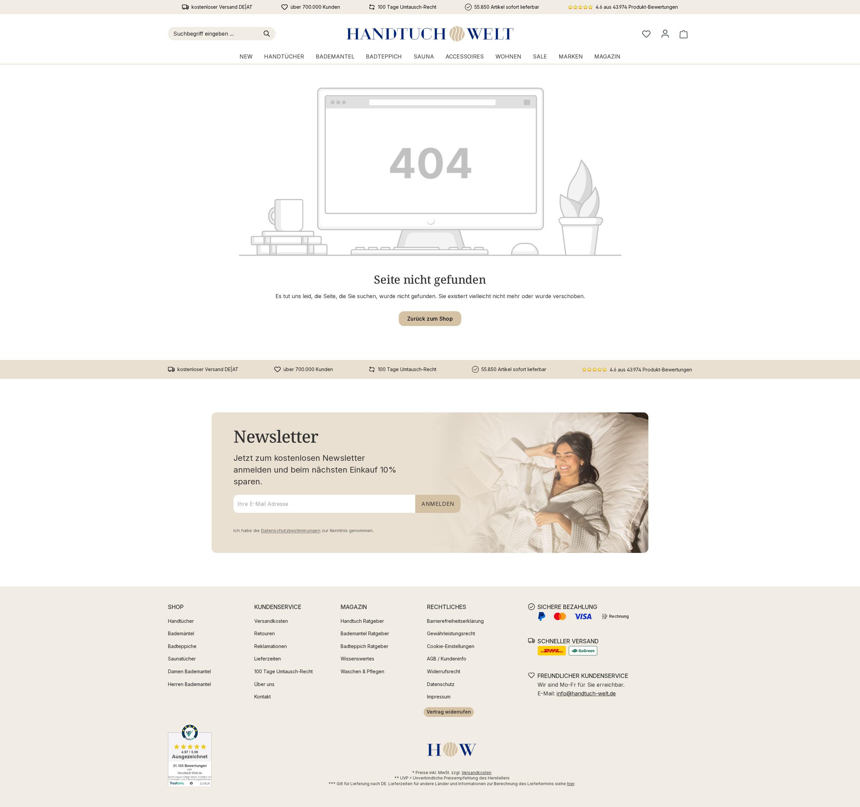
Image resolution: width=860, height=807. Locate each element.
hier (570, 783)
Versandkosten (271, 621)
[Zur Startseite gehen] (430, 33)
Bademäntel (181, 633)
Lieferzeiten (267, 658)
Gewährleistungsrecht (451, 633)
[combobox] (214, 33)
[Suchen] (268, 33)
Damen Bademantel (189, 671)
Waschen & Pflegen (362, 671)
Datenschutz (441, 684)
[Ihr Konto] (665, 33)
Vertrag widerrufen (449, 712)
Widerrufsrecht (443, 671)
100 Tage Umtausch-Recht (283, 671)
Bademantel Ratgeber (365, 633)
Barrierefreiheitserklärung (455, 621)
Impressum (438, 696)
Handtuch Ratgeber (362, 621)
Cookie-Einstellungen (450, 646)
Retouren (264, 633)
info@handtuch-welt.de (586, 693)
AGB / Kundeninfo (446, 658)
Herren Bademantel (189, 684)
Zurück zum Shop (430, 318)
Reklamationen (270, 646)
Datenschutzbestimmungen (290, 530)
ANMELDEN (438, 503)
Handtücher (181, 621)
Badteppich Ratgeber (364, 646)
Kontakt (262, 696)
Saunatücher (182, 658)
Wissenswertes (357, 658)
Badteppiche (182, 646)
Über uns (264, 684)
